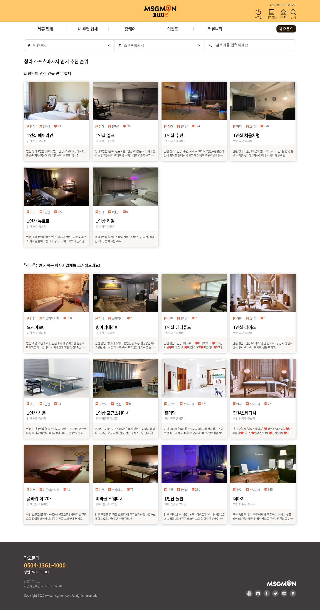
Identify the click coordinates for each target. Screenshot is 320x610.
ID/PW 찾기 (289, 4)
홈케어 (130, 29)
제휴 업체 (45, 29)
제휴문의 (286, 29)
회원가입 (275, 4)
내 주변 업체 (88, 29)
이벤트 (172, 29)
